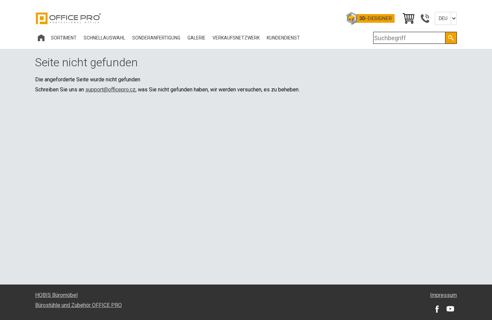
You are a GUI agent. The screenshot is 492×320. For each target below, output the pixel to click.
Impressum (443, 295)
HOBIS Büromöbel (56, 295)
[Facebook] (436, 308)
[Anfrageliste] (408, 18)
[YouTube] (450, 308)
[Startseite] (41, 37)
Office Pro (68, 18)
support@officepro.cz (110, 89)
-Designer (375, 18)
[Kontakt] (424, 18)
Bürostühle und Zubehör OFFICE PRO (78, 305)
